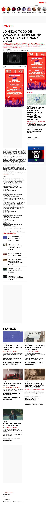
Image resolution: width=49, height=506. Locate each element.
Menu (3, 5)
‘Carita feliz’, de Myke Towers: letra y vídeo (15, 238)
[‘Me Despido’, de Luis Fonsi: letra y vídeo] (5, 276)
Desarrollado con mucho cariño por (13, 501)
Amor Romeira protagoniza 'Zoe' (33, 138)
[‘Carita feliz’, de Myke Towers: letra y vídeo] (5, 237)
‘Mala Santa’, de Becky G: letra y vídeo (11, 393)
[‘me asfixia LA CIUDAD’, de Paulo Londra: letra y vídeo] (5, 244)
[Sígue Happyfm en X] (43, 3)
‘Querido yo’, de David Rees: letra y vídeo (12, 435)
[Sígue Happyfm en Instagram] (42, 3)
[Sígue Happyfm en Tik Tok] (45, 3)
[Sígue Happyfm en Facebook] (40, 3)
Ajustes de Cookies (6, 499)
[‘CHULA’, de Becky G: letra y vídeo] (5, 254)
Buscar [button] (45, 5)
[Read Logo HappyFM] (10, 3)
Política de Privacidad (7, 494)
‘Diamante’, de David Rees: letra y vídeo (12, 439)
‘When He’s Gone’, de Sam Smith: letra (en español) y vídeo (15, 262)
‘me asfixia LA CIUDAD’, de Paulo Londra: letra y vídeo (15, 246)
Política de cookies (6, 496)
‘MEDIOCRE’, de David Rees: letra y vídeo (15, 270)
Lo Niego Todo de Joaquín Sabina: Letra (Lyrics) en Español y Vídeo (22, 36)
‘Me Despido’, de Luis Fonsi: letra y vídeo (15, 277)
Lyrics (8, 26)
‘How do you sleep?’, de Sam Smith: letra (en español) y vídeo (32, 398)
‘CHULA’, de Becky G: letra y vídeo (15, 254)
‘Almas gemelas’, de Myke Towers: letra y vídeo (12, 363)
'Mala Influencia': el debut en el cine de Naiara (34, 131)
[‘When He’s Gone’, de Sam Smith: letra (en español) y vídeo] (5, 260)
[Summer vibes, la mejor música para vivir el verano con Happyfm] (36, 99)
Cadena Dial (5, 174)
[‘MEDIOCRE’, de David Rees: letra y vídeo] (5, 269)
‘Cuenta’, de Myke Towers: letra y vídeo (12, 359)
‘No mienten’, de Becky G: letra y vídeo (11, 398)
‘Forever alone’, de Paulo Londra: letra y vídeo (33, 359)
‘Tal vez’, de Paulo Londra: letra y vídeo (34, 363)
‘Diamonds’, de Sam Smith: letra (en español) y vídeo (33, 403)
